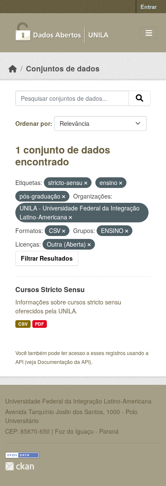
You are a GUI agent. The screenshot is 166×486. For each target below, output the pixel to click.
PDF (39, 324)
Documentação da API (63, 361)
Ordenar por (32, 123)
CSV (23, 324)
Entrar (148, 7)
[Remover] (85, 182)
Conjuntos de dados (63, 68)
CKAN (19, 466)
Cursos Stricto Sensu (50, 289)
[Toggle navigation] (148, 33)
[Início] (13, 68)
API (19, 361)
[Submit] (140, 98)
